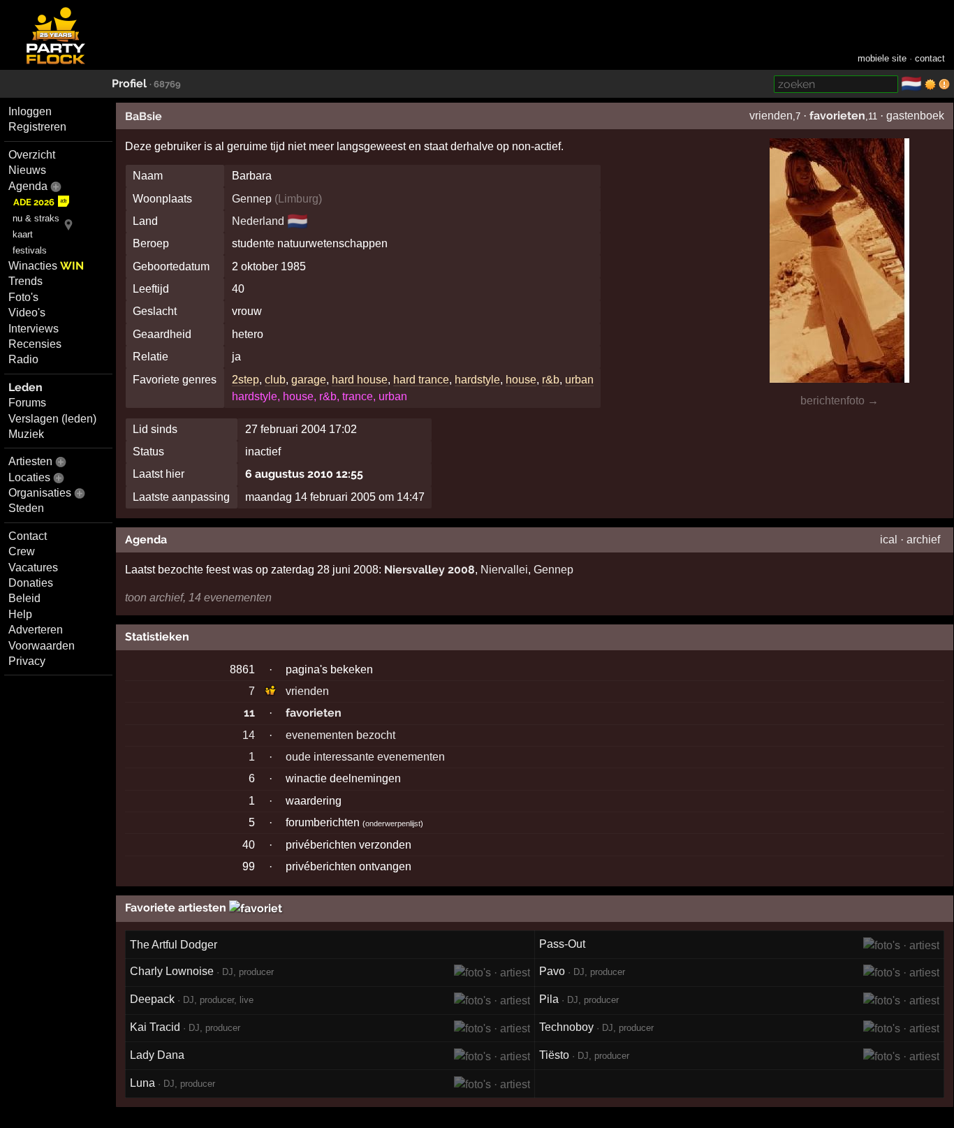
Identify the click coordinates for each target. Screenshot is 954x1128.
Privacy (26, 661)
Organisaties (39, 493)
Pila (549, 999)
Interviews (33, 329)
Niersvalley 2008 (429, 569)
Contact (27, 536)
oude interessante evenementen (365, 757)
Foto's (23, 297)
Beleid (24, 598)
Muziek (26, 434)
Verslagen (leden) (52, 419)
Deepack (152, 999)
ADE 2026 (33, 202)
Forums (27, 403)
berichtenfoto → (839, 400)
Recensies (34, 344)
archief (923, 539)
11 (249, 712)
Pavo (552, 971)
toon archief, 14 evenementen (198, 597)
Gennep (252, 199)
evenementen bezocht (340, 735)
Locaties (29, 477)
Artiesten (30, 461)
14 (248, 735)
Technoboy (566, 1027)
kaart (23, 234)
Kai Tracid (155, 1027)
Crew (21, 551)
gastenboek (915, 116)
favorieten (837, 115)
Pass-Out (562, 944)
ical (888, 539)
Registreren (37, 127)
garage (308, 380)
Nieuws (27, 170)
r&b (550, 380)
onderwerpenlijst (392, 823)
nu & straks (36, 218)
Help (20, 614)
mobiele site (882, 58)
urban (579, 380)
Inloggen (30, 111)
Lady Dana (157, 1055)
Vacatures (33, 567)
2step (245, 380)
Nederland (258, 221)
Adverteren (35, 630)
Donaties (30, 583)
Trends (25, 281)
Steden (26, 508)
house (521, 380)
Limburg (298, 199)
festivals (30, 250)
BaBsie (143, 116)
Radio (23, 359)
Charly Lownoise (172, 971)
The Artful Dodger (173, 945)
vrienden (771, 116)
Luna (142, 1083)
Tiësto (554, 1055)
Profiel (129, 83)
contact (930, 58)
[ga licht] (930, 84)
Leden (25, 387)
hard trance (421, 380)
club (275, 380)
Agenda (27, 186)
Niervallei (504, 570)
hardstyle (477, 380)
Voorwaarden (41, 646)
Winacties (46, 266)
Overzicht (31, 155)
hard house (360, 380)
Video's (26, 312)
